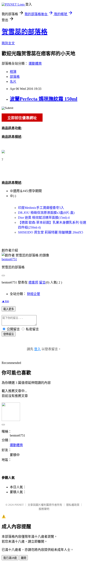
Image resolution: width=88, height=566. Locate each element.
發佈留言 (8, 334)
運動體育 (35, 63)
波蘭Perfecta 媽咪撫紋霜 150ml (43, 99)
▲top (5, 301)
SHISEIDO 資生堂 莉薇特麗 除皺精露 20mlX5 (50, 232)
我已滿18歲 (10, 557)
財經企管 (33, 294)
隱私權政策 (72, 504)
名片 (13, 81)
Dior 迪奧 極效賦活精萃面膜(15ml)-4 (44, 217)
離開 (23, 557)
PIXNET (19, 504)
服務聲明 (44, 508)
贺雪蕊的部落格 (24, 31)
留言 (42, 282)
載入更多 (8, 309)
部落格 (15, 76)
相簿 (13, 71)
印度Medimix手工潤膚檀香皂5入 (41, 207)
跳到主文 (8, 43)
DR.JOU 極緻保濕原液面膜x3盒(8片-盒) (46, 212)
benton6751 (9, 259)
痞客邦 (33, 282)
